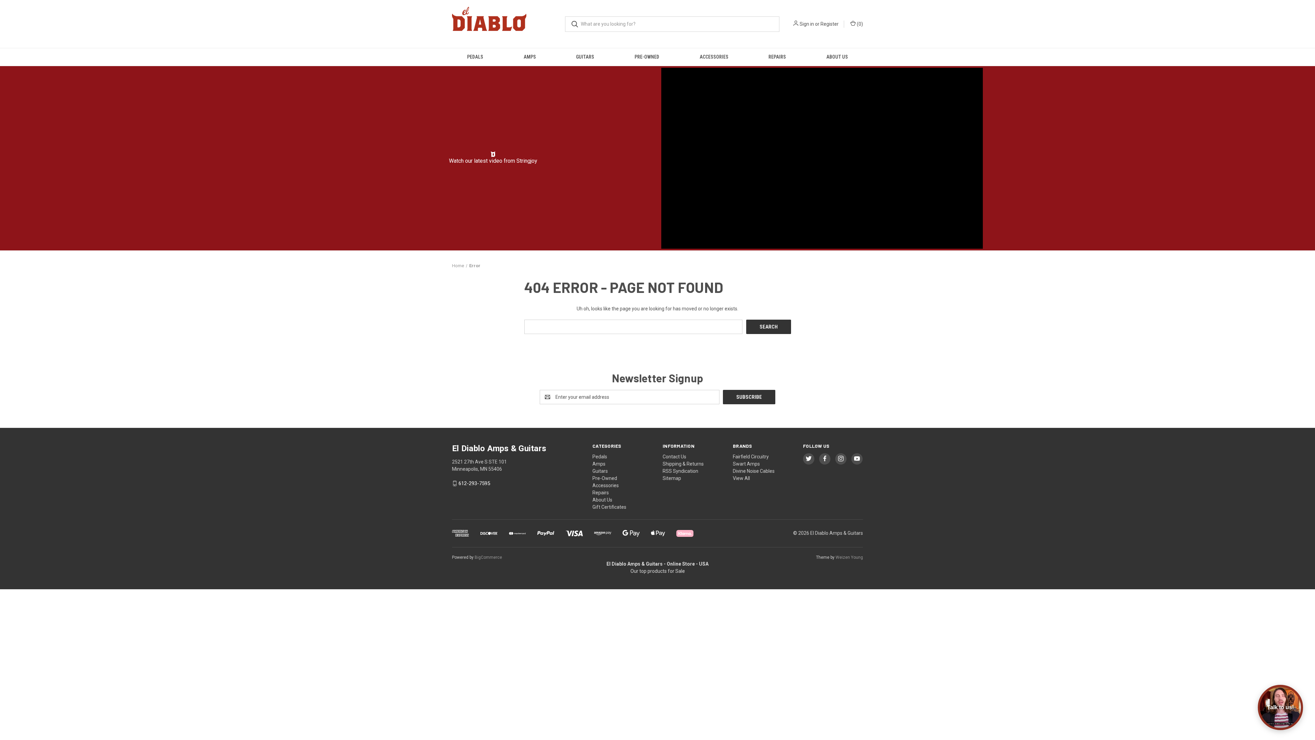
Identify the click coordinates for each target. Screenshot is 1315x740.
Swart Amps (746, 464)
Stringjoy (526, 161)
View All (741, 478)
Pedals (475, 57)
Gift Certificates (609, 507)
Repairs (777, 57)
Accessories (714, 57)
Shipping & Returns (683, 464)
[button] (493, 154)
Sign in (807, 24)
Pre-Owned (647, 57)
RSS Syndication (680, 471)
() (859, 24)
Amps (530, 57)
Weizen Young (849, 557)
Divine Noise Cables (754, 471)
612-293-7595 (474, 483)
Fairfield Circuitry (751, 456)
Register (830, 24)
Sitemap (672, 478)
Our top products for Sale (657, 571)
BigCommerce (488, 557)
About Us (837, 57)
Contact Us (674, 456)
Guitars (585, 57)
